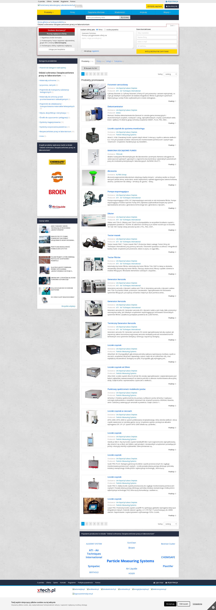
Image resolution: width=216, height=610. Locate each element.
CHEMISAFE (168, 557)
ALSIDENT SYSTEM (94, 544)
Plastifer (168, 566)
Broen (131, 547)
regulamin (95, 51)
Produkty (48, 12)
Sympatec (94, 566)
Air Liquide (131, 568)
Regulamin (72, 582)
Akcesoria (112, 171)
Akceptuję (91, 51)
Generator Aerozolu (117, 279)
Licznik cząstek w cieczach (120, 411)
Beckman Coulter (168, 544)
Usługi (109, 61)
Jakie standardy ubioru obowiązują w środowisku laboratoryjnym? (60, 228)
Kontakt (63, 582)
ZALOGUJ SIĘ (172, 6)
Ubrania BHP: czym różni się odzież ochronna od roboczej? (63, 279)
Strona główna (43, 22)
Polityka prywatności (85, 582)
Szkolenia (119, 61)
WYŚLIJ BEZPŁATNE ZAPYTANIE (157, 51)
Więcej (166, 12)
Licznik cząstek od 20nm (119, 367)
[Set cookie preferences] (211, 605)
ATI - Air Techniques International (128, 91)
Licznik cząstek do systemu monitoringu (126, 128)
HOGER (132, 573)
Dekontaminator (115, 106)
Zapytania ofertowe (96, 12)
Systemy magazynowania (50, 122)
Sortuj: (160, 74)
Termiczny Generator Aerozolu (122, 323)
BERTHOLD (94, 572)
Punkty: (172, 101)
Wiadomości (120, 12)
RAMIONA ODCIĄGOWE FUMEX (122, 150)
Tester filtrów (114, 257)
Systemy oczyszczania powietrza (53, 127)
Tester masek (114, 235)
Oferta (48, 582)
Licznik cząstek (114, 345)
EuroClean (131, 543)
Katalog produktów (57, 22)
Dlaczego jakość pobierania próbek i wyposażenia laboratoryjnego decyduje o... (62, 269)
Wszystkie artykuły (68, 306)
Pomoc (97, 582)
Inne (42, 136)
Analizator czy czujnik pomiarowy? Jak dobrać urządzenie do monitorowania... (63, 238)
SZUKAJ (126, 17)
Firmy (72, 12)
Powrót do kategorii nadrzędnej (53, 68)
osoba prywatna (112, 30)
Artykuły (143, 12)
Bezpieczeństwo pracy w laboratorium (55, 131)
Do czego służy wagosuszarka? (62, 297)
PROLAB (119, 154)
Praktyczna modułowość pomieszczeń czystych (60, 248)
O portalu (40, 582)
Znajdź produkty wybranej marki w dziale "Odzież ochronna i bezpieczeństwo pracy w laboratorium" (57, 147)
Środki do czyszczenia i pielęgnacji (54, 117)
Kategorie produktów (48, 61)
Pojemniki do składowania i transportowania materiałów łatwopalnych (57, 105)
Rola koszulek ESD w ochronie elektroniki (62, 289)
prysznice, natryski (48, 85)
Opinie (55, 582)
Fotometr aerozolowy (118, 84)
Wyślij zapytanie (156, 6)
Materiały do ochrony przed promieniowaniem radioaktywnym (54, 98)
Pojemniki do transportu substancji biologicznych (54, 91)
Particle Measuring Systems (126, 135)
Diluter (111, 213)
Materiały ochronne (48, 80)
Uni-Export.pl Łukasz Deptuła (126, 88)
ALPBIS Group (121, 174)
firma (100, 30)
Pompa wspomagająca (118, 191)
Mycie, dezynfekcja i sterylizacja (53, 113)
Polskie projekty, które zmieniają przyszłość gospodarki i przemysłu (62, 259)
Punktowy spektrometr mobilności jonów (126, 389)
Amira (118, 113)
